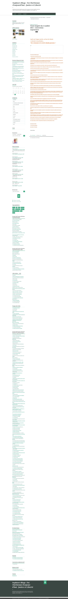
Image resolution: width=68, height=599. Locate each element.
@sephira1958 (14, 575)
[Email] (18, 196)
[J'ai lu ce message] (67, 598)
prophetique (18, 209)
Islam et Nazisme (15, 357)
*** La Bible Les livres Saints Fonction (18, 467)
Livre (14, 109)
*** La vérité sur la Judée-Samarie (17, 540)
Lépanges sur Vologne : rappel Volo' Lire (18, 78)
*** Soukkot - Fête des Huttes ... (17, 521)
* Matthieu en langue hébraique (17, 319)
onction (14, 207)
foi (16, 207)
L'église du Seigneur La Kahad (16, 219)
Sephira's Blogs (32, 130)
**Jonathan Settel (15, 394)
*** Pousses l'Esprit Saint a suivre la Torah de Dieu (18, 490)
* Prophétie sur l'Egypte (16, 382)
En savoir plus (47, 598)
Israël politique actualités (16, 225)
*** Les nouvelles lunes (15, 302)
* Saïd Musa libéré (15, 387)
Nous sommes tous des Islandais (17, 73)
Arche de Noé (14, 224)
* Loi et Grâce (14, 345)
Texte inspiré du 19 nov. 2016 (17, 169)
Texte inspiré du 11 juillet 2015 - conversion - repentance (40, 28)
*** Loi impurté (14, 239)
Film (14, 106)
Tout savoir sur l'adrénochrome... (17, 70)
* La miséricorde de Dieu (16, 429)
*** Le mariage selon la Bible (16, 296)
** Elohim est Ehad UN (15, 431)
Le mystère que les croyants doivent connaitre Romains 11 (17, 524)
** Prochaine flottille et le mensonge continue (17, 443)
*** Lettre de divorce (15, 267)
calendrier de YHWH (15, 242)
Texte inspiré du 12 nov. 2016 (17, 174)
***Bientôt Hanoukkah (15, 300)
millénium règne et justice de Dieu (17, 287)
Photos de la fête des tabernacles (17, 529)
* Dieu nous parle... (15, 342)
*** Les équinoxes (15, 417)
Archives (19, 13)
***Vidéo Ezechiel (15, 480)
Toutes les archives (15, 56)
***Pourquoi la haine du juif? (16, 496)
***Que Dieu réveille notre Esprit (17, 569)
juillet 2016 (14, 51)
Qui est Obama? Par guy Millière (17, 534)
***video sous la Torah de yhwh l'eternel (18, 485)
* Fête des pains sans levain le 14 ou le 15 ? (18, 412)
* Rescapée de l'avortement (16, 341)
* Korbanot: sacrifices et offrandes (17, 367)
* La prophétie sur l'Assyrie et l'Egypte (18, 348)
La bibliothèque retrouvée (16, 66)
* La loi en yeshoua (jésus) (16, 353)
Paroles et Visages (19, 81)
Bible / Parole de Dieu (15, 322)
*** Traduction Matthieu (16, 301)
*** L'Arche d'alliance (15, 451)
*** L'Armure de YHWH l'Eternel (17, 468)
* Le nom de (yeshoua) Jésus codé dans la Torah (18, 393)
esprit (14, 212)
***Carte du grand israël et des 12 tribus (18, 495)
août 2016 (13, 50)
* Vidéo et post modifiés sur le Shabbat (18, 395)
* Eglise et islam (14, 278)
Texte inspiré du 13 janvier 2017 (18, 154)
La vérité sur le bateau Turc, (16, 257)
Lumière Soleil (14, 256)
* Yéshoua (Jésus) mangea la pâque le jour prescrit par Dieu (18, 404)
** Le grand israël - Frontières (16, 471)
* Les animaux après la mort (16, 334)
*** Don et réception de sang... (16, 509)
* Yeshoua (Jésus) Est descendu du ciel (18, 400)
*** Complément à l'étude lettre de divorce (17, 498)
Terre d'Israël (14, 531)
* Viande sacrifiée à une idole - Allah (17, 362)
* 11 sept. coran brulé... (15, 313)
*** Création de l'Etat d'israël (16, 537)
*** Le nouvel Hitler (15, 551)
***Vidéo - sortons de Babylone (17, 294)
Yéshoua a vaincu (15, 221)
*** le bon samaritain (15, 506)
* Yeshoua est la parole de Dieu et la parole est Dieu (18, 407)
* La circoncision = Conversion (16, 410)
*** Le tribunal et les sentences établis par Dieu (18, 515)
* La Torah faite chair (15, 376)
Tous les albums (14, 39)
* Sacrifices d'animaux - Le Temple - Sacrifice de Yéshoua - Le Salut (18, 409)
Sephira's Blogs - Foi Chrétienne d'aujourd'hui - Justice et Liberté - (27, 5)
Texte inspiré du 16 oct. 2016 (17, 178)
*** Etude (13, 464)
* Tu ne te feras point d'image (16, 462)
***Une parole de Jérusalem (16, 539)
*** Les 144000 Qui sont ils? (16, 513)
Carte (13, 128)
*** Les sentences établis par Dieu (17, 516)
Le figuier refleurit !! (15, 226)
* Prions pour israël (15, 350)
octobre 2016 (14, 48)
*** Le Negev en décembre (16, 327)
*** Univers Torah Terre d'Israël (17, 328)
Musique (14, 114)
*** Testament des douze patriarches (17, 245)
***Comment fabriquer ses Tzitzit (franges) (17, 266)
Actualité (14, 99)
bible (19, 207)
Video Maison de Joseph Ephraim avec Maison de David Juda (18, 493)
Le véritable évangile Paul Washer (17, 557)
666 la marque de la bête (16, 227)
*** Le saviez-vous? (15, 240)
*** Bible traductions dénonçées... (17, 517)
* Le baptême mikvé (15, 282)
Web (14, 124)
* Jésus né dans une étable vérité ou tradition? (17, 470)
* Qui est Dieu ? (14, 310)
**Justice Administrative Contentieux (17, 276)
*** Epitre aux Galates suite (16, 499)
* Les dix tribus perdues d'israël (17, 399)
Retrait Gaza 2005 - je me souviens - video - (18, 233)
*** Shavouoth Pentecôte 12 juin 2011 (18, 450)
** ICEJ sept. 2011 (15, 546)
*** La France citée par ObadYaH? (17, 461)
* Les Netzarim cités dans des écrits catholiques (17, 360)
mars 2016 (13, 55)
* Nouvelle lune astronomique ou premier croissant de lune (18, 421)
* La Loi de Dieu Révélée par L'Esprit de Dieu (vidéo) (18, 347)
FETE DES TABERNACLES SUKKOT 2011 (18, 545)
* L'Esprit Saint (14, 397)
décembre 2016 (14, 45)
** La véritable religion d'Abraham (17, 437)
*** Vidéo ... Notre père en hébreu (17, 236)
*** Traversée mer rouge (16, 295)
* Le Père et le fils (15, 354)
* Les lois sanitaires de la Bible (16, 369)
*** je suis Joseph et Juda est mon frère (18, 478)
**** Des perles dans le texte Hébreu (17, 522)
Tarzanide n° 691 (14, 72)
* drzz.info (14, 275)
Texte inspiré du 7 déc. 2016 (17, 166)
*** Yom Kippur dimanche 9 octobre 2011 (18, 475)
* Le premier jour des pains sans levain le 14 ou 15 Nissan (18, 419)
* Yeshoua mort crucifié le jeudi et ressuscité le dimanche (18, 379)
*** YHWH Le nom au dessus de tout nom (18, 452)
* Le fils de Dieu (14, 309)
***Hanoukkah (14, 486)
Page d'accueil (48, 17)
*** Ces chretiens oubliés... (16, 512)
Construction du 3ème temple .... (17, 231)
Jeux (14, 107)
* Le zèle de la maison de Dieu (16, 281)
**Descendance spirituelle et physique (18, 472)
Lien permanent (33, 135)
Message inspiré (15, 112)
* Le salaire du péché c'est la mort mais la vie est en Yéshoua (18, 425)
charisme (22, 207)
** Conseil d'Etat (14, 564)
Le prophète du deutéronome (16, 263)
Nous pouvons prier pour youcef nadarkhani (17, 477)
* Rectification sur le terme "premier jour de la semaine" (18, 381)
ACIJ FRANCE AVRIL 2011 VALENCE (17, 535)
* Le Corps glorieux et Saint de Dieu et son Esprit (18, 402)
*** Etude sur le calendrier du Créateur (18, 268)
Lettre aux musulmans (15, 251)
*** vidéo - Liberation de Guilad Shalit (18, 548)
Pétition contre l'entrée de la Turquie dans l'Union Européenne (18, 533)
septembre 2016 (14, 49)
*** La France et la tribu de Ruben (17, 458)
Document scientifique (15, 230)
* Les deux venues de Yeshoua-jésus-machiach (17, 364)
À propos (25, 13)
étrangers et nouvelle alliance (16, 258)
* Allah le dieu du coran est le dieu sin (18, 389)
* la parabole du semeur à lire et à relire (18, 463)
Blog (14, 101)
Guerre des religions (15, 252)
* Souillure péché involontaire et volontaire (17, 373)
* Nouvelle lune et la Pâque (16, 415)
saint (13, 209)
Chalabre (16, 69)
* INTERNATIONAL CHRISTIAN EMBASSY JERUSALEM (18, 315)
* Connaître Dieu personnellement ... (17, 426)
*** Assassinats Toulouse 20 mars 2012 (18, 570)
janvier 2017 (14, 44)
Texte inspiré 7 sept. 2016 (17, 185)
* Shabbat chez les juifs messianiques (17, 323)
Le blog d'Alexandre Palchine (18, 71)
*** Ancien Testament (15, 453)
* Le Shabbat (14, 377)
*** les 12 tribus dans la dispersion (17, 459)
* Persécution (14, 283)
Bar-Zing (20, 72)
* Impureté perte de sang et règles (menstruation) (17, 371)
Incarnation (15, 63)
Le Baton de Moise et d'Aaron (16, 270)
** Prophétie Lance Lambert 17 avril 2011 (18, 536)
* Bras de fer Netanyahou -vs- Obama (18, 432)
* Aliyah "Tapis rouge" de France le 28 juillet (18, 312)
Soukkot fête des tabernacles (16, 316)
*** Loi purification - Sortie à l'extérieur (18, 487)
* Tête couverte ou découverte (16, 436)
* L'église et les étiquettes (16, 358)
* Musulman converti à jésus (16, 349)
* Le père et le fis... (15, 324)
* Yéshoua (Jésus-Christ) (15, 340)
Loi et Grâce (14, 264)
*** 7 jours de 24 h (15, 457)
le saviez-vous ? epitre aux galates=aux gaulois (18, 356)
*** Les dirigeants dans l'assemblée (17, 297)
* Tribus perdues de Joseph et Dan (17, 405)
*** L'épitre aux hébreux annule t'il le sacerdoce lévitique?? (18, 508)
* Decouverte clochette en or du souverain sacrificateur (18, 235)
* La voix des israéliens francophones (18, 277)
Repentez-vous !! (14, 520)
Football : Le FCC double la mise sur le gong (18, 69)
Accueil (14, 13)
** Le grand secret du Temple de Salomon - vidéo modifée (18, 448)
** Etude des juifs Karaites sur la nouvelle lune (18, 434)
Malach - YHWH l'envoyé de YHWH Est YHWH (18, 366)
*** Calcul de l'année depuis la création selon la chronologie (18, 502)
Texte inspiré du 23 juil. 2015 (35, 18)
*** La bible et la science (16, 456)
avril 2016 (13, 54)
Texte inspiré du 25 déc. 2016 (17, 157)
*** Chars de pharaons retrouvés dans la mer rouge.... (18, 446)
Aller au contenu (2, 0)
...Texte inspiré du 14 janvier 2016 (18, 149)
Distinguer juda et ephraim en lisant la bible (18, 482)
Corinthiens (14, 255)
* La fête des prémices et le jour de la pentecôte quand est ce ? (18, 423)
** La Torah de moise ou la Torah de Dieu (18, 440)
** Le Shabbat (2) (14, 383)
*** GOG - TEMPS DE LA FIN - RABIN (17, 547)
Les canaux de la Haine (15, 220)
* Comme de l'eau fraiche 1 (16, 542)
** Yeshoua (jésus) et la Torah (16, 430)
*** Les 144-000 (14, 479)
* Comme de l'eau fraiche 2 (16, 541)
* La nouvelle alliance (15, 388)
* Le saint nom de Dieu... (16, 337)
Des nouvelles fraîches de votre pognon (18, 62)
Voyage (14, 122)
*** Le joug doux (14, 505)
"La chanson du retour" (15, 286)
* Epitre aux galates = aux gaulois (17, 291)
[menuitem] (14, 14)
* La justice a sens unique (16, 428)
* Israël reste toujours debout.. (17, 290)
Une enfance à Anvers (15, 64)
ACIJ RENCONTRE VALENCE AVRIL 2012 (18, 552)
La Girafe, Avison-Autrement (17, 79)
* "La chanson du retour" (16, 307)
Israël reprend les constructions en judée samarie (18, 289)
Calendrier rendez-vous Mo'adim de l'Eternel (17, 439)
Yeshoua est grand (15, 465)
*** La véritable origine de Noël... (17, 241)
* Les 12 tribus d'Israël (15, 396)
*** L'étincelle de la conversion (17, 488)
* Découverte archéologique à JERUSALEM (16, 321)
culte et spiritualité (16, 104)
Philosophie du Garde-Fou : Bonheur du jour (18, 67)
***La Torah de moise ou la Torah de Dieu (18, 441)
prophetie (22, 209)
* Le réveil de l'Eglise (15, 386)
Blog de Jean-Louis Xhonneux (17, 77)
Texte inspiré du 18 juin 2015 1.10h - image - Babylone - (38, 17)
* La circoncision (14, 280)
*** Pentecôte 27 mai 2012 (16, 500)
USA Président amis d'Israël (16, 229)
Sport (14, 117)
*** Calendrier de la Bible (16, 416)
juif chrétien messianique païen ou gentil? (17, 260)
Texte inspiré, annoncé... (16, 119)
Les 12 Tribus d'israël (15, 223)
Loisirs (14, 111)
